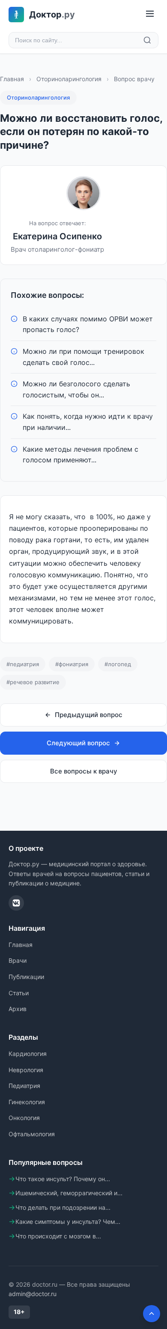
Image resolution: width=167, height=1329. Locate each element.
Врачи (18, 960)
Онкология (24, 1117)
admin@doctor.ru (33, 1293)
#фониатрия (71, 664)
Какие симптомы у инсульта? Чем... (67, 1221)
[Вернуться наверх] (151, 1313)
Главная (12, 78)
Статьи (19, 993)
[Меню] (149, 14)
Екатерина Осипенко (57, 236)
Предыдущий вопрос (88, 715)
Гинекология (27, 1102)
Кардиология (28, 1053)
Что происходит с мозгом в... (58, 1236)
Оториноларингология (68, 78)
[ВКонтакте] (16, 903)
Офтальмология (32, 1134)
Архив (18, 1008)
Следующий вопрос (78, 743)
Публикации (26, 976)
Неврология (26, 1069)
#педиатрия (22, 664)
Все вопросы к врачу (83, 771)
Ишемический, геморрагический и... (68, 1193)
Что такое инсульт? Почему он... (62, 1178)
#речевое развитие (33, 682)
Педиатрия (24, 1085)
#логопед (117, 664)
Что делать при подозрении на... (62, 1207)
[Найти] (147, 40)
